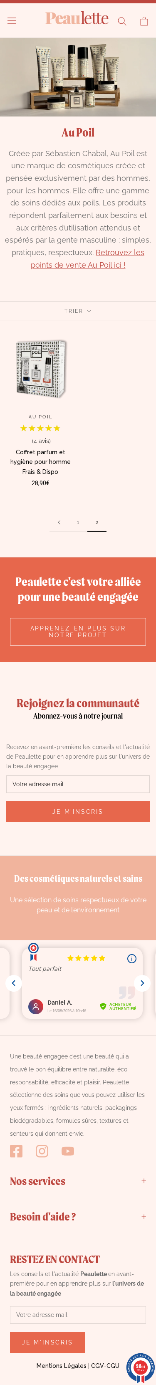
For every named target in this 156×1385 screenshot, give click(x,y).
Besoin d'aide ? (43, 1216)
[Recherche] (122, 21)
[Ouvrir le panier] (144, 21)
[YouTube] (68, 1151)
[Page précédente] (59, 522)
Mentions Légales (62, 1365)
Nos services (37, 1181)
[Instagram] (42, 1151)
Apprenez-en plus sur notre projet (78, 631)
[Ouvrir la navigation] (11, 20)
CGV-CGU (105, 1365)
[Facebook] (16, 1151)
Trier (74, 311)
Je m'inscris (78, 811)
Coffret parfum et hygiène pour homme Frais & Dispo (40, 462)
